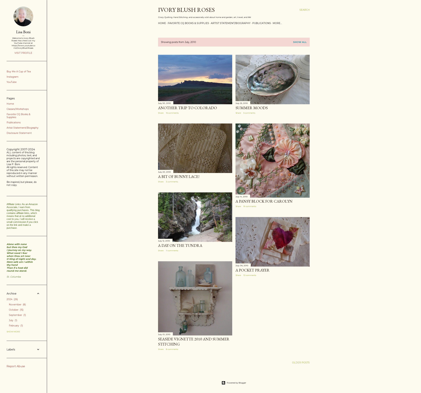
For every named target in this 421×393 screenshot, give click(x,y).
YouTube (12, 82)
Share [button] (160, 113)
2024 (12, 299)
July (12, 320)
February (15, 325)
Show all (300, 42)
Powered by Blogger (236, 382)
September (17, 315)
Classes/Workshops (18, 109)
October (16, 309)
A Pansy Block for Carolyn (264, 201)
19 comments (249, 206)
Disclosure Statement (19, 133)
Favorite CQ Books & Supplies (188, 23)
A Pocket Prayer (252, 270)
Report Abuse (16, 366)
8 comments (172, 349)
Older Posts (301, 362)
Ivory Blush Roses (186, 10)
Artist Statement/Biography (230, 23)
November (17, 304)
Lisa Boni (23, 31)
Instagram (12, 76)
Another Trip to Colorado (187, 107)
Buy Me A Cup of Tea (19, 71)
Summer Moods (251, 107)
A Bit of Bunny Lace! (178, 176)
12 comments (249, 275)
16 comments (172, 113)
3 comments (172, 181)
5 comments (249, 113)
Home (162, 23)
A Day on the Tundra (180, 245)
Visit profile (23, 52)
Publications (261, 23)
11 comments (172, 250)
